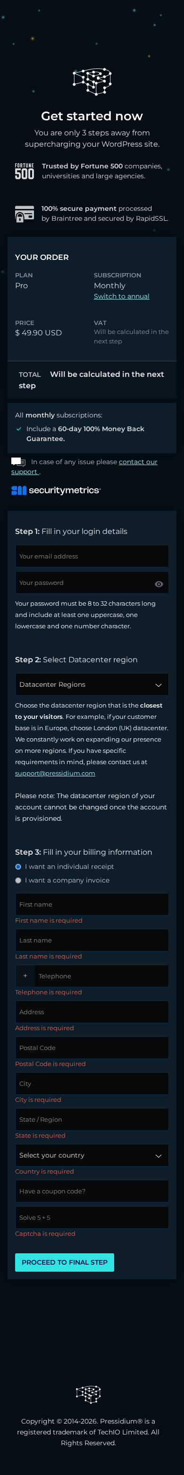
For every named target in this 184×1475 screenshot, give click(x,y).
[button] (159, 584)
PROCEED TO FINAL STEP (65, 1262)
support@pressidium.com (55, 773)
